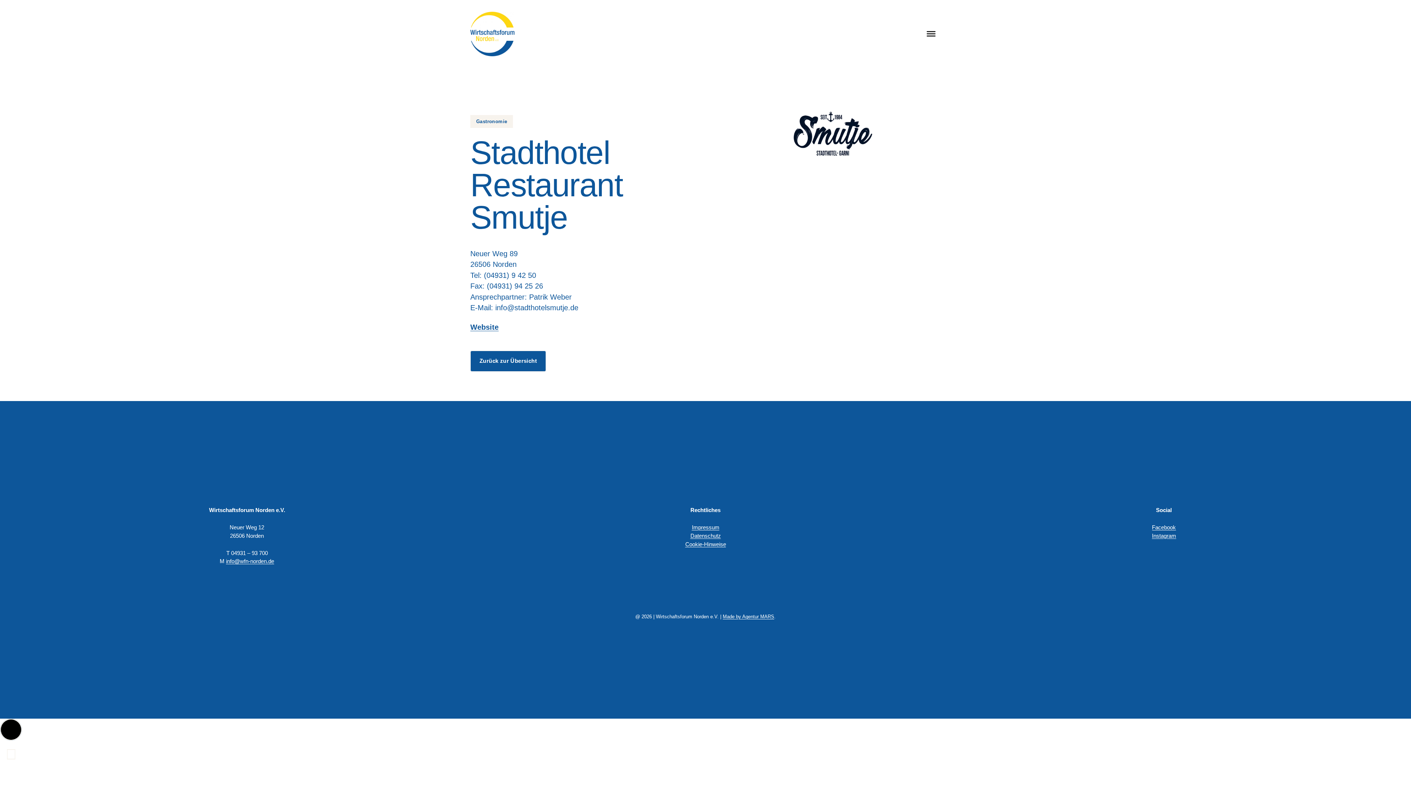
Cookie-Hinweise (705, 544)
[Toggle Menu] (931, 33)
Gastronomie (491, 121)
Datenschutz (705, 536)
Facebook (1164, 527)
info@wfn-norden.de (250, 561)
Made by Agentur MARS (748, 616)
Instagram (1164, 536)
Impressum (705, 527)
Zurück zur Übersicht (508, 361)
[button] (11, 730)
